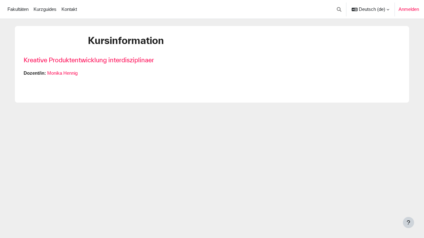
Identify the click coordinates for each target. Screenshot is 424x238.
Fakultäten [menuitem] (18, 9)
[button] (339, 9)
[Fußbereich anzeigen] (408, 222)
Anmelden (409, 9)
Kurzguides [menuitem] (45, 9)
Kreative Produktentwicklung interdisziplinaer (89, 60)
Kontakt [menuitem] (69, 9)
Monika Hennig (62, 73)
